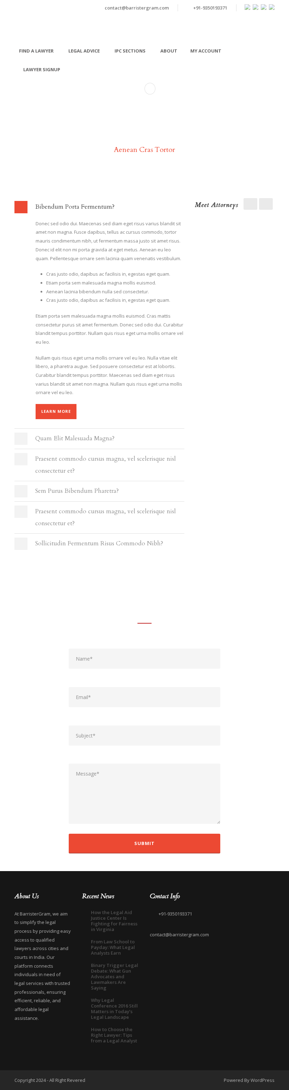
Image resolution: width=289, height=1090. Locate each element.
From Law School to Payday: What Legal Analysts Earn (113, 947)
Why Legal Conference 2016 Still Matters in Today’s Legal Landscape (114, 1008)
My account (205, 51)
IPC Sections (130, 51)
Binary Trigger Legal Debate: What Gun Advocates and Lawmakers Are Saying (114, 976)
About (168, 51)
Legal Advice (84, 51)
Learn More (56, 411)
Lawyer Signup (41, 69)
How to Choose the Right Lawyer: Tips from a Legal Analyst (114, 1035)
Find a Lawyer (36, 51)
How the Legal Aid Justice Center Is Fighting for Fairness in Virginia (114, 920)
